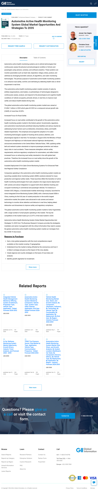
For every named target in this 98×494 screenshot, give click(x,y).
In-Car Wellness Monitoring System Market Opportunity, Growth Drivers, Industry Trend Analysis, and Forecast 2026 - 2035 (11, 347)
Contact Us (65, 416)
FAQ (21, 465)
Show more (33, 267)
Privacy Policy (69, 488)
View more (32, 387)
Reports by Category (7, 458)
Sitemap (92, 488)
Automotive (25, 9)
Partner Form (42, 458)
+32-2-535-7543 (84, 39)
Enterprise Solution (26, 458)
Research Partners (25, 455)
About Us (23, 469)
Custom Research (25, 462)
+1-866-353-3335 (87, 416)
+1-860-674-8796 (85, 50)
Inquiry (81, 62)
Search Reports (6, 455)
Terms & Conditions (82, 488)
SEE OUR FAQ (82, 56)
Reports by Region (7, 462)
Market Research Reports (13, 9)
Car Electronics (6, 13)
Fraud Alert (41, 462)
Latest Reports (6, 471)
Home (3, 9)
